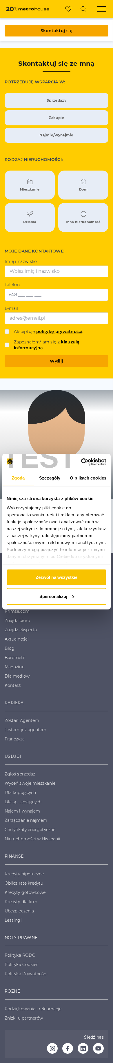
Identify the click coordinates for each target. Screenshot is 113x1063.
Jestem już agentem (25, 729)
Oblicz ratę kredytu (24, 883)
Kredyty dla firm (21, 901)
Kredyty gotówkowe (25, 892)
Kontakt (13, 685)
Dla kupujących (20, 792)
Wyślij (56, 361)
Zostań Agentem (22, 720)
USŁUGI (13, 756)
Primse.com (17, 611)
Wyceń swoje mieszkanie (30, 783)
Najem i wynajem (22, 811)
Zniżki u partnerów (24, 1018)
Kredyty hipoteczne (24, 874)
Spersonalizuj (53, 596)
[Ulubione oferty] (68, 9)
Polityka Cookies (21, 964)
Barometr (15, 657)
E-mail (11, 308)
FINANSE (14, 856)
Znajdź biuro (17, 620)
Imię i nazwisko (21, 261)
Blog (9, 648)
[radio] (56, 100)
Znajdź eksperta (21, 629)
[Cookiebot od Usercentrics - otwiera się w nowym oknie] (81, 462)
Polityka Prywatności (26, 973)
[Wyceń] (83, 9)
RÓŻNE (12, 991)
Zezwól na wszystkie (56, 577)
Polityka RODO (20, 955)
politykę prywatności (59, 331)
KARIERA (14, 702)
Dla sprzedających (23, 801)
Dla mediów (17, 676)
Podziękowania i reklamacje (33, 1008)
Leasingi (13, 920)
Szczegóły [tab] (49, 477)
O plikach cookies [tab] (88, 477)
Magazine (14, 666)
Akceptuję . (48, 331)
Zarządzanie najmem (26, 820)
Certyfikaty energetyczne (30, 829)
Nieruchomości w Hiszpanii (32, 838)
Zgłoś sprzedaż (20, 774)
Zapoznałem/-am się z (47, 344)
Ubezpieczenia (19, 911)
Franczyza (15, 739)
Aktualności (17, 639)
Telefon (12, 284)
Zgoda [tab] (18, 477)
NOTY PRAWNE (21, 937)
